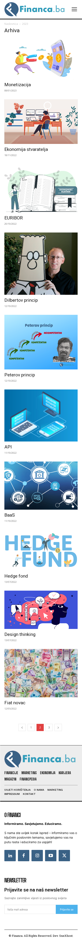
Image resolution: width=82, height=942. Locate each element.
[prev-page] (22, 727)
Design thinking (19, 634)
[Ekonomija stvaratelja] (41, 121)
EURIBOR (13, 218)
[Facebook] (23, 855)
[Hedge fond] (41, 550)
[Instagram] (37, 855)
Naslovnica (11, 24)
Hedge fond (16, 576)
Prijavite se (66, 909)
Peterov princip (19, 374)
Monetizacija (17, 84)
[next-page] (58, 727)
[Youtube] (50, 855)
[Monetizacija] (41, 58)
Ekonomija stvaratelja (26, 149)
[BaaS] (41, 486)
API (8, 447)
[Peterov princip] (41, 342)
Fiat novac (14, 702)
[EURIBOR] (41, 188)
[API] (41, 415)
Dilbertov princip (21, 300)
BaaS (9, 515)
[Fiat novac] (41, 673)
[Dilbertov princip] (41, 264)
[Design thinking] (41, 610)
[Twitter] (64, 855)
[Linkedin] (10, 855)
